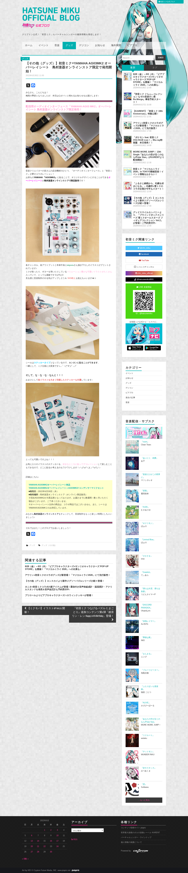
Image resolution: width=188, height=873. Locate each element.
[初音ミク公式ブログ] (51, 17)
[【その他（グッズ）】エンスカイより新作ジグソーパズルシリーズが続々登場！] (127, 200)
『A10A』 (145, 507)
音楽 (56, 45)
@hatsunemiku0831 (145, 279)
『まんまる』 (146, 654)
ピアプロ (132, 45)
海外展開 (116, 45)
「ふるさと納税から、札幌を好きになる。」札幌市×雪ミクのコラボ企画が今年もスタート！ (148, 186)
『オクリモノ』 (147, 523)
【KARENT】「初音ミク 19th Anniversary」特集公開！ (148, 112)
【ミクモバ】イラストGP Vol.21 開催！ (44, 610)
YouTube (145, 260)
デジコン (84, 45)
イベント (43, 45)
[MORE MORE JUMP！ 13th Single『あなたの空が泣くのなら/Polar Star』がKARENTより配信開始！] (127, 154)
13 (32, 841)
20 (32, 846)
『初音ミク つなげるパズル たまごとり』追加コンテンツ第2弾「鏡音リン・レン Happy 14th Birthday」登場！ (93, 612)
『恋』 (144, 784)
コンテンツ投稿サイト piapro (133, 828)
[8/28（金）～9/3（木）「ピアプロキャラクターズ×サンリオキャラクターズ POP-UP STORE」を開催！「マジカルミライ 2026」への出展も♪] (127, 76)
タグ (155, 68)
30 (51, 852)
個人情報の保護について (131, 842)
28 (38, 852)
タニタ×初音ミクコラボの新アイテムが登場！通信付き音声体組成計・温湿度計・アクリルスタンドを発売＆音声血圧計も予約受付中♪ (68, 588)
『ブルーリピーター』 (150, 670)
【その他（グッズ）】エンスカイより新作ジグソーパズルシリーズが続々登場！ (64, 581)
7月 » (26, 859)
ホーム (28, 45)
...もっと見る (144, 800)
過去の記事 (130, 398)
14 (38, 841)
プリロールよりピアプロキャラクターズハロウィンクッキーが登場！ (59, 595)
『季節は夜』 (146, 637)
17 (57, 841)
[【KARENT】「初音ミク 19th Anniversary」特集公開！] (127, 113)
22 (44, 846)
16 (51, 841)
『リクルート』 (147, 735)
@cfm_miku (144, 248)
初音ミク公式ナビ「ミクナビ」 (144, 322)
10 (57, 836)
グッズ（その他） (49, 545)
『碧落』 (145, 491)
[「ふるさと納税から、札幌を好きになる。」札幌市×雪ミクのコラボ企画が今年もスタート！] (127, 185)
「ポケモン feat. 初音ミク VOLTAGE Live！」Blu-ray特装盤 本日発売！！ (147, 140)
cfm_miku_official (145, 273)
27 (32, 852)
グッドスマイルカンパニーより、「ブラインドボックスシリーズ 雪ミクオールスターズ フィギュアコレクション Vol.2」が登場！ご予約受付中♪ (148, 217)
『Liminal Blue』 (148, 540)
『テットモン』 (147, 752)
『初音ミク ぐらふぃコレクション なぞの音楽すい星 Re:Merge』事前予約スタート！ (147, 98)
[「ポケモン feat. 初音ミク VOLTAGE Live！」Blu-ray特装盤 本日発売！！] (127, 139)
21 (38, 846)
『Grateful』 (146, 572)
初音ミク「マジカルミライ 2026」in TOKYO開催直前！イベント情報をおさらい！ (148, 171)
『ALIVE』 (145, 703)
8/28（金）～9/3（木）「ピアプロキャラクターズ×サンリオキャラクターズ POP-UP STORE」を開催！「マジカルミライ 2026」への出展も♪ (67, 567)
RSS (75, 839)
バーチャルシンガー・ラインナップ (136, 837)
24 (57, 846)
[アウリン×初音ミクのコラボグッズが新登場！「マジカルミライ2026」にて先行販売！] (127, 125)
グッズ (69, 45)
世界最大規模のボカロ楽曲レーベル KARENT (140, 833)
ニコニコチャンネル (145, 267)
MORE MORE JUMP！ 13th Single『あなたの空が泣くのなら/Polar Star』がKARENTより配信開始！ (148, 155)
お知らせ (100, 45)
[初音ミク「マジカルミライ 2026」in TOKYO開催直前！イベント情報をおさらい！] (127, 171)
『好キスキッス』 (148, 768)
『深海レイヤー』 (148, 621)
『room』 (145, 442)
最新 (133, 68)
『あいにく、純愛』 (149, 458)
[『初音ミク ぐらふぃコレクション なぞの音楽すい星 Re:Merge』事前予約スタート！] (127, 96)
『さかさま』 (146, 556)
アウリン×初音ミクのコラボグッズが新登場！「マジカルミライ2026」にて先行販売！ (67, 575)
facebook (145, 254)
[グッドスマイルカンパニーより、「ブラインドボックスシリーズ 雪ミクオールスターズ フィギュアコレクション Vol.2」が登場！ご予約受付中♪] (127, 214)
